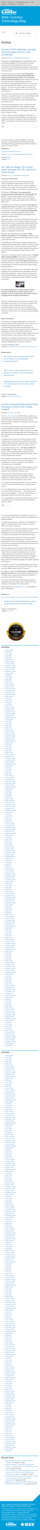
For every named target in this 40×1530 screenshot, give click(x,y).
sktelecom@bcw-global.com (28, 346)
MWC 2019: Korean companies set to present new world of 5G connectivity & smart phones (19, 372)
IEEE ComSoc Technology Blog (13, 19)
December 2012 (10, 966)
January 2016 (9, 895)
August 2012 (9, 974)
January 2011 (9, 1011)
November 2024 (10, 690)
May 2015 (8, 910)
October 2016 (9, 878)
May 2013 (8, 957)
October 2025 (9, 669)
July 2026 (8, 652)
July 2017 (8, 860)
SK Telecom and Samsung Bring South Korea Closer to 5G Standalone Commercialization (19, 358)
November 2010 (10, 1014)
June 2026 (8, 654)
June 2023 (8, 723)
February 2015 (9, 916)
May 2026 (8, 656)
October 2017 (9, 854)
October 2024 (9, 692)
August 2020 (9, 789)
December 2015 (10, 897)
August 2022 (9, 742)
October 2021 (9, 762)
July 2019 (8, 814)
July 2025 (8, 675)
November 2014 (10, 922)
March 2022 (9, 752)
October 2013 (9, 947)
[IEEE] (27, 1525)
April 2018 (8, 843)
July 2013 (8, 953)
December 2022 (10, 735)
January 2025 (9, 687)
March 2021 (9, 775)
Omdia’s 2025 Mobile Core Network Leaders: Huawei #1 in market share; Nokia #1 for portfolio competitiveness (21, 1478)
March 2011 (9, 1007)
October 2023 (9, 715)
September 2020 (10, 787)
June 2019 (8, 816)
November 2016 (10, 876)
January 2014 (9, 941)
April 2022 (8, 750)
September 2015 (10, 903)
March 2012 (9, 984)
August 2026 (9, 650)
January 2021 (9, 779)
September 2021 (10, 764)
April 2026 (8, 658)
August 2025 (9, 673)
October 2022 (9, 739)
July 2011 (8, 999)
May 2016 (8, 887)
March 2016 (9, 891)
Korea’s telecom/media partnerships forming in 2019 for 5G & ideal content (19, 407)
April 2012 (8, 982)
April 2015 (8, 912)
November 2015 (10, 899)
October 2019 (9, 808)
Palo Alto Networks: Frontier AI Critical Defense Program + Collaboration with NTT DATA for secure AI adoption (21, 1466)
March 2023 (9, 729)
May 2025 (8, 679)
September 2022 (10, 741)
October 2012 (9, 970)
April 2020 (8, 797)
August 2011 (9, 997)
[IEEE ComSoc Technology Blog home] (20, 11)
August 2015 (9, 905)
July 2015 (8, 906)
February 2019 (9, 824)
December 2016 (10, 874)
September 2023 (10, 717)
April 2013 (8, 959)
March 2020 (9, 798)
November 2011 (10, 991)
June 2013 (8, 955)
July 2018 (8, 837)
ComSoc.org (11, 2)
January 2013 (9, 964)
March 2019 (9, 822)
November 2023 (10, 714)
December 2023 (10, 712)
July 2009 (8, 1045)
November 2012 (10, 968)
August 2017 (9, 858)
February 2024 (9, 708)
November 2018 (10, 829)
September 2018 (10, 833)
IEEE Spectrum (12, 4)
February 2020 (9, 800)
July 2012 (8, 976)
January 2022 (9, 756)
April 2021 (8, 773)
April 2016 (8, 889)
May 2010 (8, 1026)
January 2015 (9, 918)
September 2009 (10, 1042)
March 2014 (9, 937)
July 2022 (8, 744)
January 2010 (9, 1034)
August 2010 (9, 1020)
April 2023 (8, 727)
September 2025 (10, 671)
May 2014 (8, 933)
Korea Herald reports (10, 416)
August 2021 (9, 766)
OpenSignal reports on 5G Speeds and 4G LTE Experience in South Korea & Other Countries (20, 384)
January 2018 (9, 849)
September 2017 (10, 856)
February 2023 (9, 731)
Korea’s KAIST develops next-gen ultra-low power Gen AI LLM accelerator (18, 52)
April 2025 (8, 681)
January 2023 (9, 733)
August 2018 (9, 835)
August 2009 (9, 1043)
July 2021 (8, 768)
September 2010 (10, 1018)
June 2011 (8, 1001)
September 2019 (10, 810)
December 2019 (10, 804)
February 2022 (9, 754)
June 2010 (8, 1024)
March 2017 (9, 868)
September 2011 (10, 995)
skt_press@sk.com (12, 346)
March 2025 (9, 683)
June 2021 (8, 769)
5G (7, 396)
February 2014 (9, 939)
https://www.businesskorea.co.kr (11, 151)
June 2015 (8, 908)
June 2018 (8, 839)
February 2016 (9, 893)
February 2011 (9, 1009)
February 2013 (9, 962)
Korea (8, 159)
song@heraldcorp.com (20, 586)
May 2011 (8, 1003)
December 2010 (10, 1013)
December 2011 (10, 989)
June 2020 (8, 793)
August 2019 (9, 812)
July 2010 (8, 1022)
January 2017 (9, 872)
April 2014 (8, 935)
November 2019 (10, 806)
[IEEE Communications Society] (11, 1525)
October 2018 (9, 831)
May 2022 (8, 748)
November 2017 (10, 852)
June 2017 (8, 862)
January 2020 (9, 802)
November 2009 (10, 1038)
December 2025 (10, 665)
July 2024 (8, 698)
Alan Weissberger (24, 58)
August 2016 (9, 881)
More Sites (20, 4)
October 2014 (9, 924)
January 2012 (9, 987)
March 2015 (9, 914)
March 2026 (9, 660)
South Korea (17, 396)
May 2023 (8, 725)
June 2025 (8, 677)
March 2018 (9, 845)
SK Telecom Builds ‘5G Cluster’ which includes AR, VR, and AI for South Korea (18, 170)
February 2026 (9, 661)
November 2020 (10, 783)
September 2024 (10, 694)
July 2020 (8, 791)
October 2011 (9, 993)
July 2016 (8, 883)
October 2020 (9, 785)
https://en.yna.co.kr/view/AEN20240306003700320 (17, 154)
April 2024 (8, 704)
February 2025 (9, 685)
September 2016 (10, 879)
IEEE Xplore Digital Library (22, 2)
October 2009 (9, 1040)
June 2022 (8, 746)
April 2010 (8, 1028)
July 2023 (8, 721)
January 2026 (9, 663)
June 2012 (8, 978)
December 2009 (10, 1036)
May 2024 (8, 702)
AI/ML (9, 157)
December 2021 (10, 758)
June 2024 (8, 700)
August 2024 (9, 696)
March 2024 (9, 706)
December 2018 (10, 827)
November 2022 (10, 737)
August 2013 (9, 951)
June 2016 (8, 885)
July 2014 (8, 930)
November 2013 (10, 945)
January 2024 (9, 710)
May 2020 (8, 795)
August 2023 (9, 719)
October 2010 (9, 1016)
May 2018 (8, 841)
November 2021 (10, 760)
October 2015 (9, 901)
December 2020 (10, 781)
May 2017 (8, 864)
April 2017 (8, 866)
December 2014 (10, 920)
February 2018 (9, 847)
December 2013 (10, 943)
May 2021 (8, 771)
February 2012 (9, 986)
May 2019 (8, 818)
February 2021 (9, 777)
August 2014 (9, 928)
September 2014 (10, 926)
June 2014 (8, 932)
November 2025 (10, 667)
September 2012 (10, 972)
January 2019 (9, 825)
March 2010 (9, 1030)
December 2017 (10, 851)
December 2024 (10, 688)
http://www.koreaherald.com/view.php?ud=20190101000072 (19, 597)
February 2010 (9, 1032)
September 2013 (10, 949)
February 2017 (9, 870)
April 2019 (8, 820)
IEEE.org (3, 2)
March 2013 (9, 960)
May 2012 (8, 980)
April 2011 (8, 1005)
